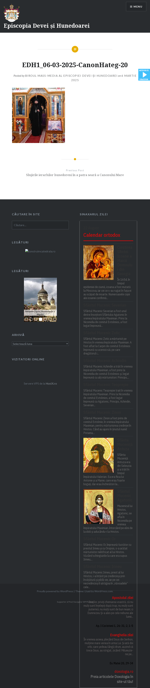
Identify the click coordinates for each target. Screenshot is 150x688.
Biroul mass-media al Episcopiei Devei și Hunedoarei (71, 75)
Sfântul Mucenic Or (99, 539)
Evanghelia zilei (121, 634)
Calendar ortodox (101, 234)
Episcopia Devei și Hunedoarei (47, 25)
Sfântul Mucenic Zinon (102, 412)
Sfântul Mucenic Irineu (102, 566)
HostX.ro (51, 383)
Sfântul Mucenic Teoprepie (105, 384)
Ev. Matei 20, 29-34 (121, 663)
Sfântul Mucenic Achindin (104, 360)
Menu (138, 6)
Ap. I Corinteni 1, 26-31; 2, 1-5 (114, 626)
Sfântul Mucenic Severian (104, 305)
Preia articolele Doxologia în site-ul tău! (112, 679)
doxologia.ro (124, 671)
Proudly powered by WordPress (55, 591)
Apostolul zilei (122, 597)
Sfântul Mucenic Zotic (101, 333)
